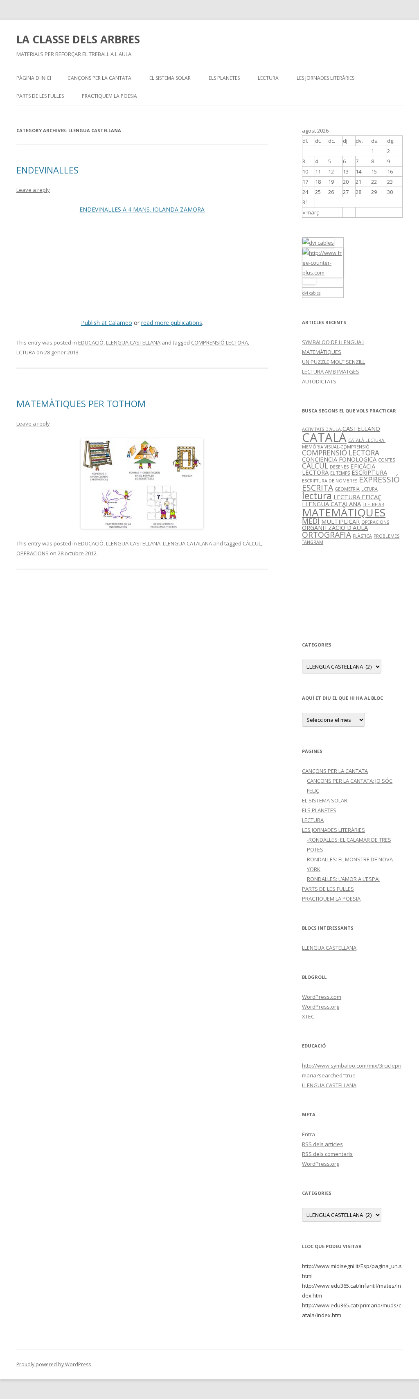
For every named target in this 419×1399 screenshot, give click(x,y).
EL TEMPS (340, 473)
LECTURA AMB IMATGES (330, 371)
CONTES (386, 460)
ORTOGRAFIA (326, 534)
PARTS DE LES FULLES (40, 95)
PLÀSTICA (362, 536)
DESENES (339, 467)
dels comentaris (327, 1154)
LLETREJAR (373, 504)
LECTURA (268, 77)
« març (310, 212)
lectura (317, 495)
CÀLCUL (252, 543)
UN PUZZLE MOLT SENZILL (333, 361)
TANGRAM (312, 542)
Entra (308, 1134)
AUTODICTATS (319, 381)
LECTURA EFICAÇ (357, 497)
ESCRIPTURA (369, 472)
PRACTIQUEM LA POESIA (109, 95)
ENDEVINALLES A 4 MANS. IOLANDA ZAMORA (142, 209)
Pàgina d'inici (33, 77)
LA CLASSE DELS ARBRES (78, 39)
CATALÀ (324, 437)
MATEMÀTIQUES (343, 512)
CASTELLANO (361, 428)
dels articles (322, 1144)
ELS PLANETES (224, 77)
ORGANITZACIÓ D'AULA (335, 527)
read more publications (171, 323)
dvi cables (311, 293)
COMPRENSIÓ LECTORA (219, 342)
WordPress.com (321, 996)
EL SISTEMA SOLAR (170, 77)
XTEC (308, 1016)
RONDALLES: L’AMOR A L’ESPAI (343, 879)
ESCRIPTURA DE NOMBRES (329, 481)
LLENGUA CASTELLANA (133, 342)
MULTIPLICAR (340, 521)
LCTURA (25, 352)
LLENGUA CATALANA (187, 543)
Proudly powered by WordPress (53, 1364)
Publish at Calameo (106, 323)
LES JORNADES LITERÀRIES (325, 77)
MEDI (311, 521)
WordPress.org (320, 1006)
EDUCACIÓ (91, 342)
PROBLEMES (386, 536)
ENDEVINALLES (47, 170)
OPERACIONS (32, 553)
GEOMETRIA (347, 489)
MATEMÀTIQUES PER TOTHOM (81, 403)
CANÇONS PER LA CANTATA (99, 77)
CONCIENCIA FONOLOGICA (339, 459)
